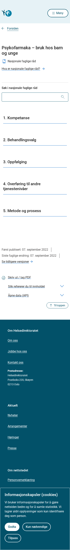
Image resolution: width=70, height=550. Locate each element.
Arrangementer (17, 426)
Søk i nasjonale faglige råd (19, 88)
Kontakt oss (15, 362)
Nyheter (13, 415)
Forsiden (12, 28)
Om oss (13, 340)
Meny (59, 13)
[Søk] (63, 97)
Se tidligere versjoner (15, 261)
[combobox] (35, 97)
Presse (12, 448)
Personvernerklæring (21, 480)
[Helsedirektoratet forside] (6, 13)
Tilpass (13, 538)
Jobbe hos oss (17, 351)
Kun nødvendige (36, 527)
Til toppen (59, 305)
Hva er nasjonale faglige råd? (21, 69)
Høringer (13, 437)
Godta (12, 527)
